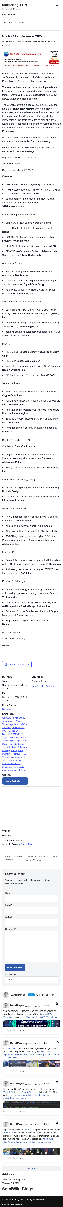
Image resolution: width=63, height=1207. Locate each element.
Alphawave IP (8, 720)
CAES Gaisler (18, 727)
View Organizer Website (43, 686)
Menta (14, 750)
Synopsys (6, 766)
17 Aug (47, 1043)
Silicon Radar (8, 760)
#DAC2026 (46, 1014)
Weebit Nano (20, 770)
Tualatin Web (15, 1204)
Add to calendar (17, 664)
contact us (31, 157)
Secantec (9, 756)
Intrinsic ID (14, 747)
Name (8, 893)
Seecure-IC (20, 756)
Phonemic (6, 753)
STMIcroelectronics (11, 763)
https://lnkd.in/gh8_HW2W (33, 1017)
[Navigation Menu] (57, 6)
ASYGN (23, 724)
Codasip (6, 734)
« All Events (8, 14)
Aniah (16, 724)
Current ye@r (12, 974)
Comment (10, 929)
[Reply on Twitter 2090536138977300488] (4, 1030)
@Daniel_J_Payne (32, 1006)
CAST (4, 730)
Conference (7, 709)
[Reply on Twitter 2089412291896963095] (4, 1070)
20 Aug (47, 1005)
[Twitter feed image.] (31, 1023)
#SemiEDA (51, 1017)
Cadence (6, 727)
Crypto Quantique (10, 737)
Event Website (13, 780)
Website (9, 917)
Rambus (16, 753)
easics (5, 747)
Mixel (20, 750)
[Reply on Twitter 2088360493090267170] (4, 1111)
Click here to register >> (14, 638)
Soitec (18, 760)
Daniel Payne (17, 1005)
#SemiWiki (8, 1017)
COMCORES (17, 734)
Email (8, 905)
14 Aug (47, 1084)
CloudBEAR (14, 730)
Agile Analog (8, 717)
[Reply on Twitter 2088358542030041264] (4, 1158)
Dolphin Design (17, 743)
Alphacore (19, 717)
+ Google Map (25, 844)
